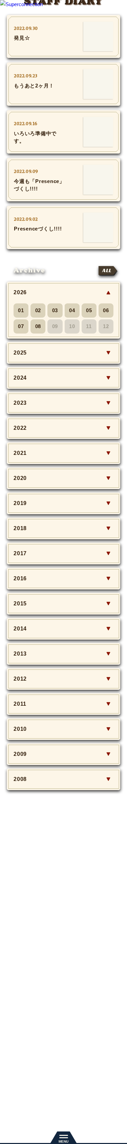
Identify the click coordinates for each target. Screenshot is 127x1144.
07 (21, 326)
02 (38, 310)
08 (38, 326)
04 (72, 310)
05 (89, 310)
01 (21, 310)
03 (55, 310)
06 (106, 310)
